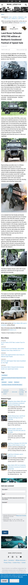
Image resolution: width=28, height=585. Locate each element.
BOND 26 (14, 18)
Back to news (4, 49)
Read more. (23, 22)
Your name (4, 489)
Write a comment (21, 49)
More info (20, 577)
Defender (4, 382)
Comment (4, 502)
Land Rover (4, 375)
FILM (9, 17)
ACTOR (15, 17)
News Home (14, 392)
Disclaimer (11, 560)
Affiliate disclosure (20, 560)
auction (10, 382)
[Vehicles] (24, 12)
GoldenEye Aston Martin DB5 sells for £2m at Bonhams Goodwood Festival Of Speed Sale (17, 403)
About (5, 560)
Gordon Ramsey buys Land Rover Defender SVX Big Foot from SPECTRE (16, 417)
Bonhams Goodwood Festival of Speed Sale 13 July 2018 (13, 378)
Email (3, 494)
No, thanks (14, 580)
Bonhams (16, 382)
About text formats (21, 515)
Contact (24, 562)
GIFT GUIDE (21, 18)
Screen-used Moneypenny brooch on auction (6, 392)
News (2, 14)
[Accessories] (10, 12)
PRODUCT (20, 17)
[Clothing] (3, 12)
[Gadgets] (17, 12)
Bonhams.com (12, 330)
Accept (4, 580)
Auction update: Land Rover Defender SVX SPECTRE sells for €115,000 (16, 430)
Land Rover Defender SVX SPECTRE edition (12, 384)
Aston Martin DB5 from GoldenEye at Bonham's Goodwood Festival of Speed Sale (17, 467)
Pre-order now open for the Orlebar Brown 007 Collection (22, 392)
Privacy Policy (7, 562)
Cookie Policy (16, 562)
